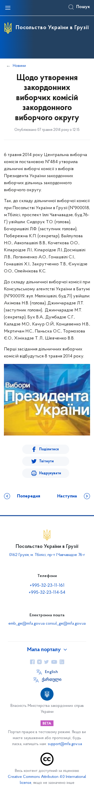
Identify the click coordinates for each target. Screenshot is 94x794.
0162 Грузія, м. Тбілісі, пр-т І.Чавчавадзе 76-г (47, 555)
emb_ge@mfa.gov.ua (26, 624)
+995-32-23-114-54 (47, 592)
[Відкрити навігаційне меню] (7, 7)
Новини (19, 66)
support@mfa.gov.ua (65, 744)
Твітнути (46, 461)
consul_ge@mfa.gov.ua (66, 624)
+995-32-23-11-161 (47, 585)
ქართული (51, 680)
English (51, 672)
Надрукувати (50, 473)
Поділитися (49, 449)
